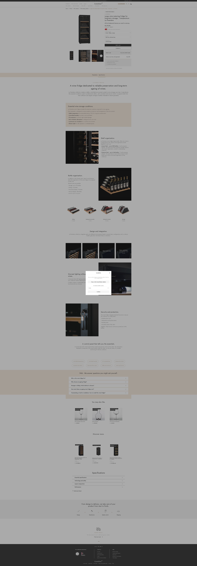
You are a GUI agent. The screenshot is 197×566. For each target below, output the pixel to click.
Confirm (98, 291)
